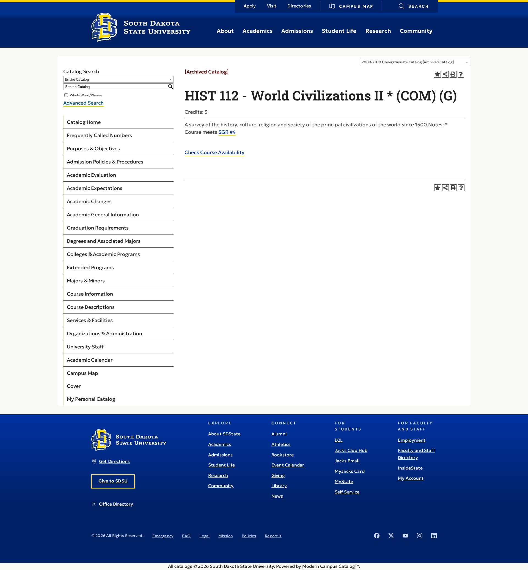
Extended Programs (90, 267)
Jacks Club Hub (351, 450)
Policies (249, 535)
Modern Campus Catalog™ (330, 566)
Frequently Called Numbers (99, 135)
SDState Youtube (405, 535)
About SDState (224, 434)
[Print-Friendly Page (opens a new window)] (453, 74)
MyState (344, 481)
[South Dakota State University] (128, 449)
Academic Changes (89, 201)
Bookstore (282, 454)
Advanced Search (83, 103)
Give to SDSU (113, 481)
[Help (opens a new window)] (461, 74)
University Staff (85, 346)
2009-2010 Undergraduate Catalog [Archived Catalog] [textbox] (408, 62)
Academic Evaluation (91, 175)
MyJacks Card (350, 471)
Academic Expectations (94, 188)
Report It (273, 535)
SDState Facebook (377, 535)
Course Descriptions (91, 307)
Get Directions (114, 461)
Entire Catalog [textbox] (77, 79)
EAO (186, 535)
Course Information (90, 294)
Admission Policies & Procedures (105, 162)
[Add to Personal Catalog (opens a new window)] (437, 74)
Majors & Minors (86, 280)
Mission (225, 535)
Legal (204, 535)
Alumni (279, 434)
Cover (74, 386)
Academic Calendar (89, 360)
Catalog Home (84, 122)
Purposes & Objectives (93, 148)
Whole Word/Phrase (86, 95)
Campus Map (356, 6)
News (277, 496)
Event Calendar (287, 465)
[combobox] (415, 62)
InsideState (410, 468)
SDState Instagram (419, 535)
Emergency (162, 535)
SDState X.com (391, 535)
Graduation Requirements (98, 228)
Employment (412, 440)
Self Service (347, 492)
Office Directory (116, 504)
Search (418, 6)
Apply (250, 6)
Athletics (280, 444)
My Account (411, 478)
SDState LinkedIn (434, 535)
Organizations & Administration (104, 333)
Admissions (297, 30)
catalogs (183, 566)
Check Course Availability (214, 152)
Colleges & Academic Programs (103, 254)
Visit (272, 6)
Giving (278, 475)
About (225, 30)
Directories (299, 6)
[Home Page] (141, 39)
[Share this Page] (445, 74)
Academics (258, 30)
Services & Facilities (90, 320)
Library (279, 485)
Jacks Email (347, 460)
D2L (339, 440)
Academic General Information (103, 214)
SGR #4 (227, 132)
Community (416, 30)
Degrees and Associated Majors (104, 241)
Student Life (339, 30)
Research (378, 30)
